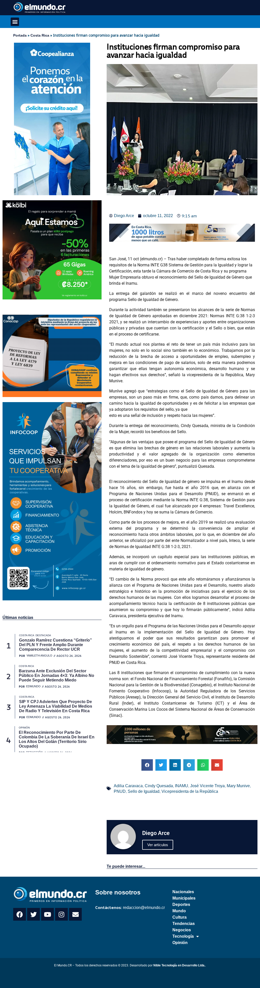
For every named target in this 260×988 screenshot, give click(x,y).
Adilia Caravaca (128, 786)
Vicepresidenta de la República (189, 791)
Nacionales (183, 892)
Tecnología (183, 936)
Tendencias (183, 923)
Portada (20, 35)
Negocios (181, 930)
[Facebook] (19, 914)
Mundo (179, 911)
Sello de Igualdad (143, 791)
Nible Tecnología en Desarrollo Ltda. (179, 965)
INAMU (181, 786)
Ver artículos (157, 845)
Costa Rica (39, 35)
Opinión (180, 942)
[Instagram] (61, 914)
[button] (15, 22)
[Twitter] (33, 914)
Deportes (181, 904)
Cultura (179, 917)
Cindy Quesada (159, 786)
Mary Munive (238, 786)
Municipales (184, 898)
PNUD (120, 791)
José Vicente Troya (207, 786)
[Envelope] (75, 914)
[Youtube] (47, 914)
